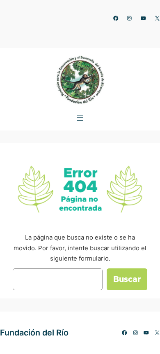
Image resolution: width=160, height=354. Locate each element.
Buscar (127, 279)
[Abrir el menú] (80, 118)
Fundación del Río (34, 333)
